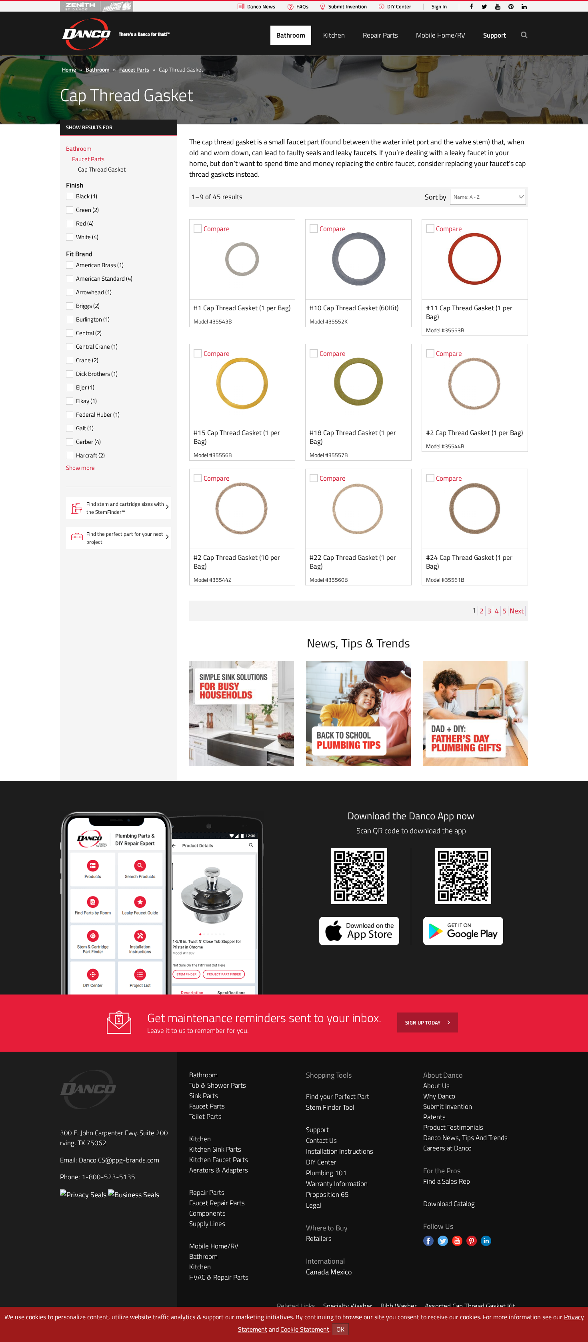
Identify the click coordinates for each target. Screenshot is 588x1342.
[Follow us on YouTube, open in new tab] (457, 1241)
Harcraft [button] (90, 455)
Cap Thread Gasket (102, 169)
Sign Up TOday (423, 1022)
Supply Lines (207, 1223)
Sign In (439, 7)
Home (69, 69)
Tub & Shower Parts (217, 1085)
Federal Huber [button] (98, 414)
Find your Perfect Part (337, 1096)
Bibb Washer (398, 1306)
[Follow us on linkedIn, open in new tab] (486, 1241)
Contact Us (321, 1140)
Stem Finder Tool (330, 1107)
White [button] (87, 237)
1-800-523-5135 (108, 1177)
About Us (436, 1085)
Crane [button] (87, 360)
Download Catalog (449, 1203)
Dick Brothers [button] (97, 373)
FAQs (302, 7)
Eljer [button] (85, 387)
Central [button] (89, 332)
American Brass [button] (100, 265)
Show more (80, 467)
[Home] (116, 33)
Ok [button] (340, 1329)
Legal (313, 1205)
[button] (524, 34)
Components (207, 1213)
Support (494, 35)
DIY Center (399, 7)
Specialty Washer (347, 1306)
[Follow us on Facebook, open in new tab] (428, 1241)
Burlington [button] (93, 319)
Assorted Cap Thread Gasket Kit (470, 1306)
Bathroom (290, 35)
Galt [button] (85, 428)
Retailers (319, 1238)
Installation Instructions (339, 1151)
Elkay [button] (86, 400)
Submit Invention (347, 7)
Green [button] (87, 209)
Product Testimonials (453, 1127)
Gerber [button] (88, 441)
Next (517, 611)
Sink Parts (203, 1095)
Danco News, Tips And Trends (465, 1137)
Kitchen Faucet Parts (218, 1159)
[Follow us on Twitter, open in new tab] (443, 1241)
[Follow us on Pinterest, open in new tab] (471, 1241)
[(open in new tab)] (133, 1194)
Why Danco (439, 1096)
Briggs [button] (88, 305)
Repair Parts (380, 35)
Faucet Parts (134, 69)
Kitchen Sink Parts (215, 1149)
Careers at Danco (447, 1148)
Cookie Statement (304, 1329)
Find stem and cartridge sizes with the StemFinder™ (125, 509)
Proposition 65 (327, 1194)
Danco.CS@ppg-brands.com (119, 1160)
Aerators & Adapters (218, 1170)
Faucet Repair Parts (217, 1203)
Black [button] (86, 196)
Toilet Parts (205, 1116)
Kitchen (334, 35)
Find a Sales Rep (446, 1181)
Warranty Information (337, 1183)
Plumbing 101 (326, 1173)
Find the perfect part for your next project (124, 538)
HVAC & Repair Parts (218, 1277)
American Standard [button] (104, 278)
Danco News (261, 7)
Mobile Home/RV (440, 35)
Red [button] (85, 223)
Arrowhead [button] (94, 292)
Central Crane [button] (97, 346)
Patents (434, 1117)
